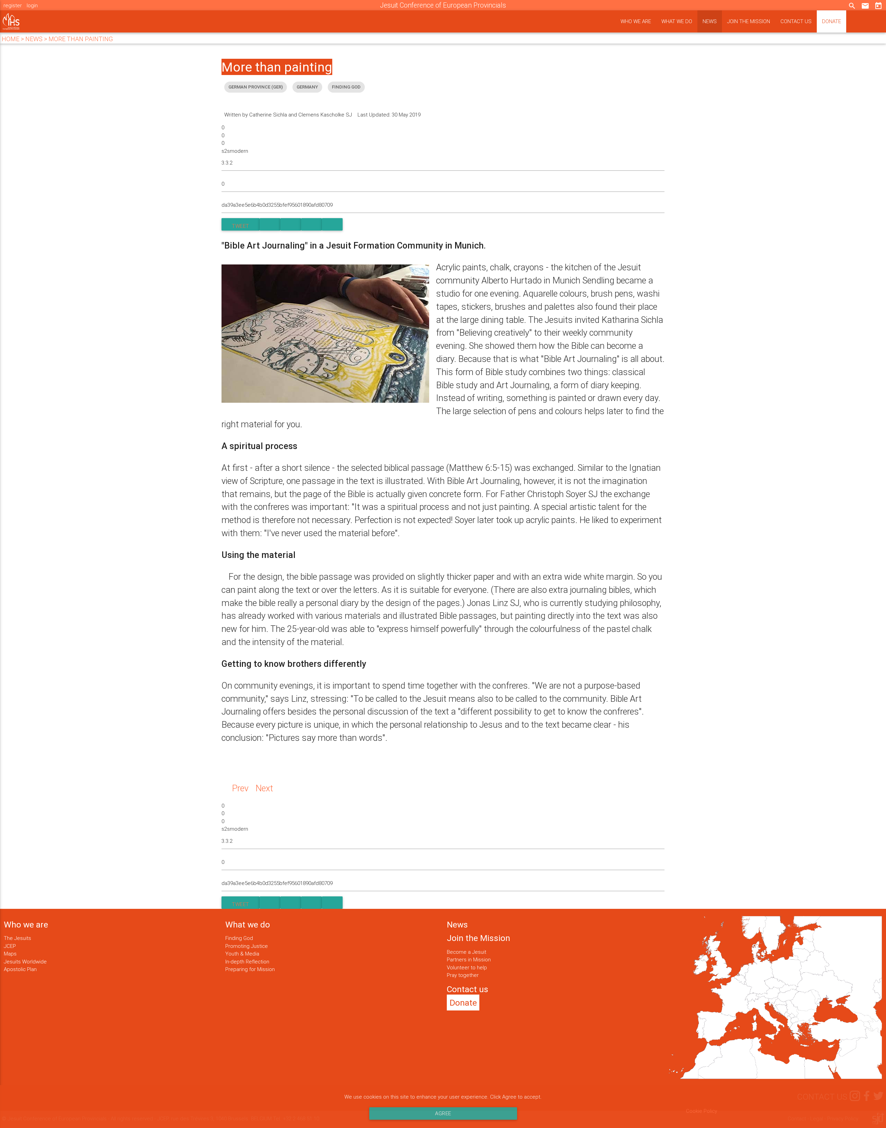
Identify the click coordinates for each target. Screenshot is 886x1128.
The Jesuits (17, 938)
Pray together (463, 975)
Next (264, 788)
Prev (240, 788)
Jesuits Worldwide (25, 961)
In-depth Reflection (247, 961)
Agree (443, 1113)
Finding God (239, 938)
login (32, 5)
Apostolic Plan (20, 969)
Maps (10, 953)
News (710, 21)
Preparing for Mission (250, 969)
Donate (831, 21)
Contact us (796, 21)
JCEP (10, 946)
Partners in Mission (469, 959)
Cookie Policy (701, 1111)
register (12, 5)
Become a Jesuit (466, 952)
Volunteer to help (467, 967)
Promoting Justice (246, 946)
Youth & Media (242, 953)
